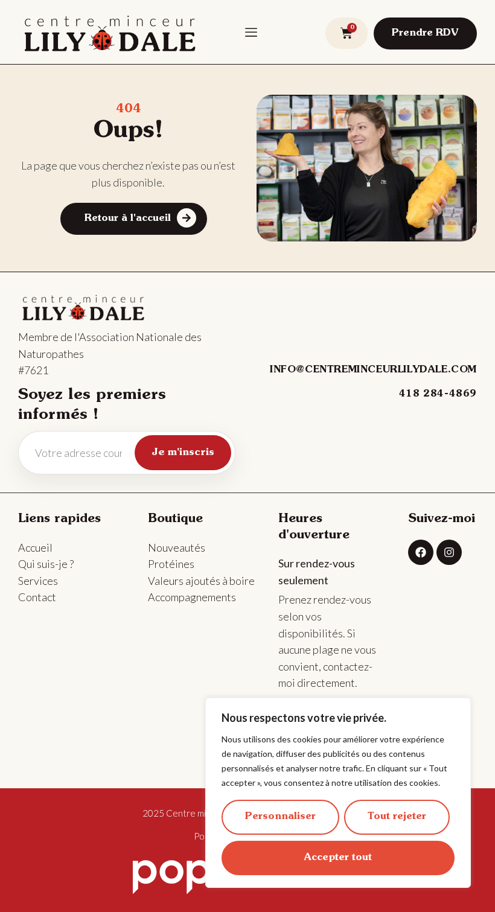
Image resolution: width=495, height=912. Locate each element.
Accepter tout (338, 858)
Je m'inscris (183, 452)
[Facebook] (420, 552)
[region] (338, 793)
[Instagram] (449, 552)
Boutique (175, 519)
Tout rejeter (397, 816)
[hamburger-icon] (251, 32)
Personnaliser (280, 816)
